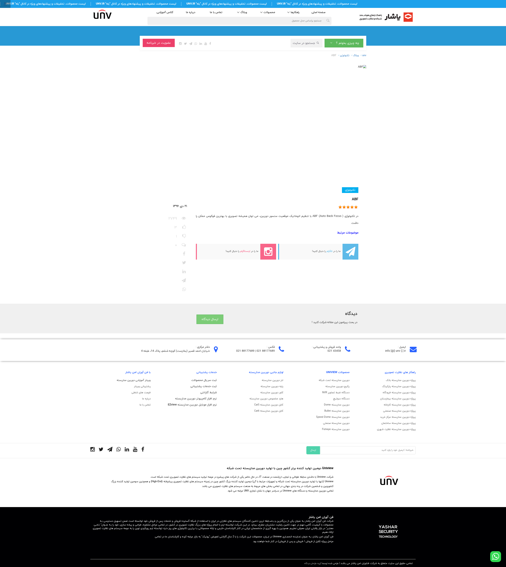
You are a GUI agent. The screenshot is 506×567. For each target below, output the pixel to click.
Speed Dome (332, 417)
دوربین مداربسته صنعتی (336, 423)
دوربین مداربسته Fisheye (335, 429)
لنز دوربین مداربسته (272, 380)
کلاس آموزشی (165, 12)
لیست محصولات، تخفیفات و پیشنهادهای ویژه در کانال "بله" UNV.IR (317, 4)
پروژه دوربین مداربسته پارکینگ (399, 386)
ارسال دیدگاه (210, 319)
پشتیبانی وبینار (142, 386)
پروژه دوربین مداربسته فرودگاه (399, 392)
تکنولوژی (350, 190)
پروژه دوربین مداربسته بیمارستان (398, 399)
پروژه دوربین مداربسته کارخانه (400, 405)
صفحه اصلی (319, 12)
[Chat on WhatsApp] (495, 556)
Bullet (336, 411)
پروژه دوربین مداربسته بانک (401, 380)
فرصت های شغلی (141, 392)
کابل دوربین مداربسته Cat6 (268, 411)
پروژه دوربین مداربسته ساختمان (398, 423)
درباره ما (190, 12)
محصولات (269, 12)
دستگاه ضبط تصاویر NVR (335, 392)
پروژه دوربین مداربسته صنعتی (399, 411)
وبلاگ (243, 12)
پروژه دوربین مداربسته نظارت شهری (396, 429)
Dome (327, 405)
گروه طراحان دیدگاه (313, 563)
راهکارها (295, 12)
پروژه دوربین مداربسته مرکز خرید (398, 417)
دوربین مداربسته (340, 405)
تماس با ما (216, 12)
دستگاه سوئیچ (341, 399)
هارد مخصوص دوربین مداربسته (266, 399)
